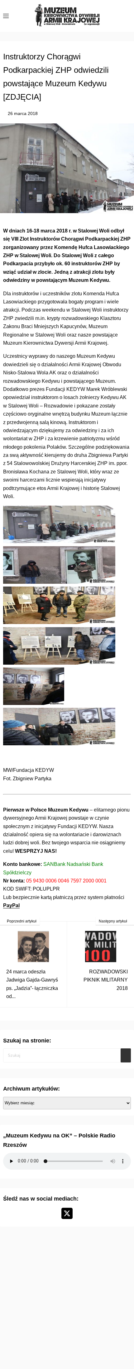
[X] (67, 1213)
